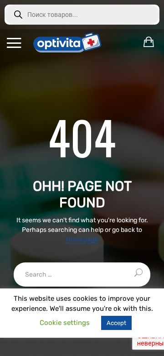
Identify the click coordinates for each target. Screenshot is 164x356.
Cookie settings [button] (65, 323)
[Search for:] (82, 274)
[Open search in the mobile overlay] (82, 15)
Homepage (82, 239)
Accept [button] (116, 322)
